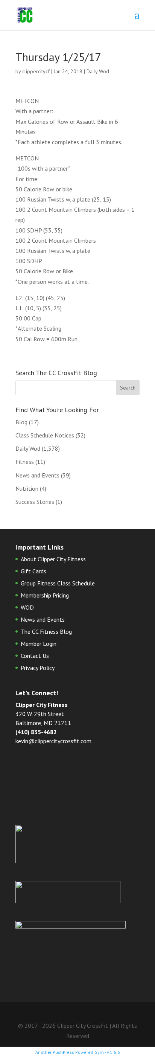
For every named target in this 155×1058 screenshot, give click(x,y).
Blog (21, 422)
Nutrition (26, 488)
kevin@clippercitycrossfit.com (53, 741)
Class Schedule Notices (44, 435)
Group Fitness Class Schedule (58, 583)
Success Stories (34, 501)
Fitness (24, 461)
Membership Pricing (45, 595)
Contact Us (35, 655)
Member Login (38, 643)
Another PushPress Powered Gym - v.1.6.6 (77, 1052)
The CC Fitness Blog (46, 631)
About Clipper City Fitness (53, 559)
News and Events (37, 475)
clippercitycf (36, 71)
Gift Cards (33, 571)
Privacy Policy (38, 667)
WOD (27, 607)
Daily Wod (98, 71)
